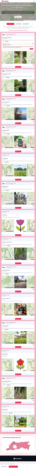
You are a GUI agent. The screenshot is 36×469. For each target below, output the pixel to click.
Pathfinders (19, 23)
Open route (18, 66)
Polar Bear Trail (5, 409)
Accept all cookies (14, 466)
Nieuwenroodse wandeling (6, 37)
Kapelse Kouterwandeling (6, 73)
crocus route (4, 214)
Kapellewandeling (5, 186)
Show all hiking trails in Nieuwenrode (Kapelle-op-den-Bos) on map (18, 30)
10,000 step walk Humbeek (7, 242)
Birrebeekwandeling (5, 130)
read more (6, 41)
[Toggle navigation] (33, 1)
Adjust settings (4, 466)
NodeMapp (35, 20)
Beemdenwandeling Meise (6, 381)
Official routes (11, 23)
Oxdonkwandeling (5, 325)
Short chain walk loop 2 (6, 298)
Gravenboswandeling (6, 270)
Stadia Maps (25, 20)
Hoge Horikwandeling (6, 102)
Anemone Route (5, 354)
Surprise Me (26, 23)
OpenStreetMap (28, 20)
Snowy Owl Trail (5, 158)
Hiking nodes (17, 16)
